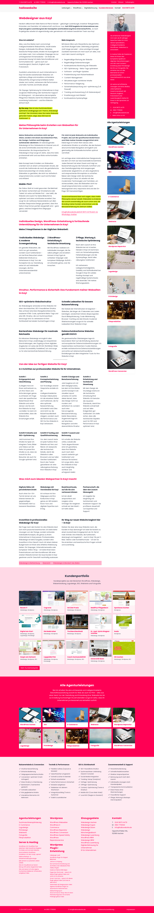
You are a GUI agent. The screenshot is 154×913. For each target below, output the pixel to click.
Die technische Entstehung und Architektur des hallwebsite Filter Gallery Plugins (60, 866)
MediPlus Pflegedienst (99, 608)
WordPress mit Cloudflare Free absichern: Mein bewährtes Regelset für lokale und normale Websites (30, 848)
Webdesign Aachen (89, 822)
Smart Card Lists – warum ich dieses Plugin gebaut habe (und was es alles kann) (61, 880)
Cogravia (47, 608)
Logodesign (113, 271)
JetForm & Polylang (56, 861)
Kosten (114, 2)
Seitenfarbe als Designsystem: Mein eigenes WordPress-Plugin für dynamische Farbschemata (61, 886)
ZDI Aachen (118, 657)
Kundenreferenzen (106, 8)
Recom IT (23, 608)
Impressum (131, 909)
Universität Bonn (97, 659)
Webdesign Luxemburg (90, 835)
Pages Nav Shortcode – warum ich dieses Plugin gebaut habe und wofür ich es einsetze (60, 874)
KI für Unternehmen (88, 850)
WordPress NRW (87, 837)
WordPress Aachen (116, 147)
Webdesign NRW (87, 840)
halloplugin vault (55, 855)
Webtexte (112, 221)
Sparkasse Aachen (121, 608)
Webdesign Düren (88, 827)
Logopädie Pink (50, 657)
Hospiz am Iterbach (28, 657)
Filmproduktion (114, 321)
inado (116, 631)
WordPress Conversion (117, 371)
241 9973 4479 (26, 2)
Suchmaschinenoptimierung (30, 822)
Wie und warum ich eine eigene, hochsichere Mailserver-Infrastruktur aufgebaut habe (30, 871)
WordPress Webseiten (59, 822)
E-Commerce (113, 197)
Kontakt (118, 8)
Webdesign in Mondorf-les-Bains (66, 563)
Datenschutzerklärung (106, 909)
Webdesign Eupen (88, 825)
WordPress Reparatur (58, 830)
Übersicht (46, 563)
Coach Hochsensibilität (76, 657)
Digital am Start (26, 631)
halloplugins (129, 2)
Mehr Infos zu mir (119, 115)
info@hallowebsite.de (57, 2)
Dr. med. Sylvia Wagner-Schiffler (100, 632)
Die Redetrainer (50, 631)
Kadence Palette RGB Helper (58, 870)
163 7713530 (40, 2)
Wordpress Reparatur (117, 246)
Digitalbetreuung (90, 8)
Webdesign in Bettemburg (29, 563)
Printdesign (113, 296)
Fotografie (112, 346)
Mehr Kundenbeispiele (29, 668)
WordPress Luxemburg (90, 843)
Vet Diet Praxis (73, 608)
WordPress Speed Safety (60, 835)
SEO (109, 172)
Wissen (121, 2)
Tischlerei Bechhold (75, 631)
